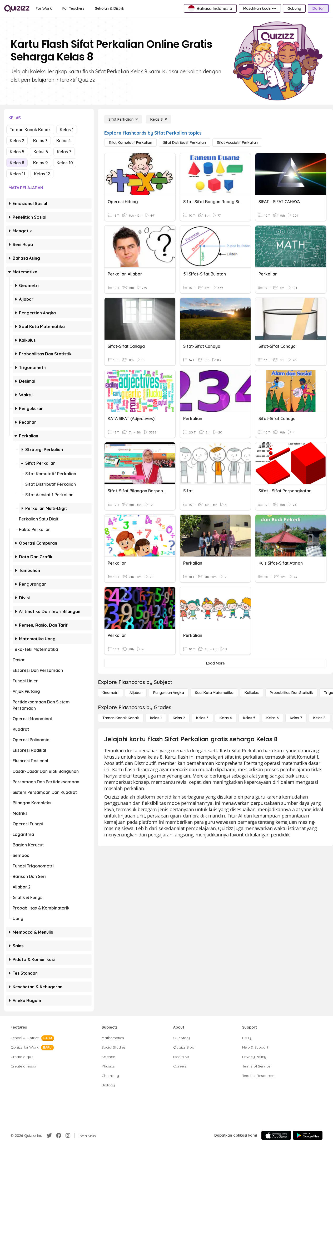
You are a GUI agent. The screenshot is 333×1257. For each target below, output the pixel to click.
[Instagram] (68, 1135)
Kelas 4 (63, 140)
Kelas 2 (17, 140)
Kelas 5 (17, 151)
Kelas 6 (40, 151)
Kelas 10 (65, 162)
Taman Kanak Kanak (30, 129)
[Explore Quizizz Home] (16, 8)
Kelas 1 (66, 129)
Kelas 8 (17, 162)
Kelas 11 (17, 173)
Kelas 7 (64, 151)
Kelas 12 (42, 173)
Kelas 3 (40, 140)
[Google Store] (307, 1135)
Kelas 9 (40, 162)
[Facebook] (58, 1135)
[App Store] (276, 1135)
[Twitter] (49, 1135)
